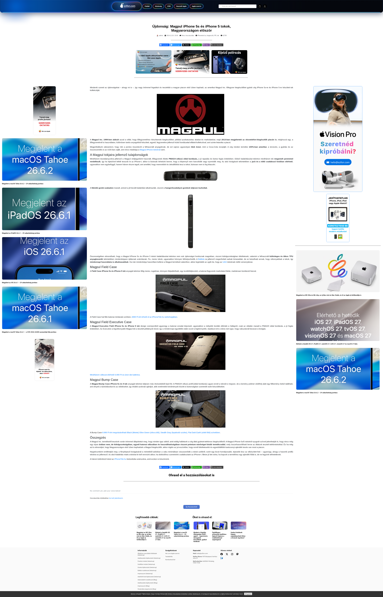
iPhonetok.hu (201, 35)
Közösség (158, 6)
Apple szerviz (196, 6)
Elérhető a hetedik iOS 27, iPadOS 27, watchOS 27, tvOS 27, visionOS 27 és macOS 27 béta (326, 344)
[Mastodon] (237, 554)
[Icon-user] (265, 6)
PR (215, 35)
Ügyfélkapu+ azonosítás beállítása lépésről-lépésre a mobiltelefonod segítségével (219, 536)
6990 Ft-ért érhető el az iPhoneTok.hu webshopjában (154, 317)
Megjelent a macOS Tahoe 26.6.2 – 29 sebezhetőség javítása (22, 184)
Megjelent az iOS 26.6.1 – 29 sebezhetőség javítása (19, 282)
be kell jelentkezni (116, 498)
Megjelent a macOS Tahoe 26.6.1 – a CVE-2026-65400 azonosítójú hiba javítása (29, 332)
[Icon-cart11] (260, 6)
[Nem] (381, 594)
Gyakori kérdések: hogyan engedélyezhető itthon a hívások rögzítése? (238, 535)
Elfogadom (248, 594)
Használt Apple (181, 6)
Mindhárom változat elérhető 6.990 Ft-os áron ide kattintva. (115, 375)
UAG (225, 262)
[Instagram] (232, 554)
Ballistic (201, 259)
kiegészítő (210, 35)
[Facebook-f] (221, 554)
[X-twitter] (227, 554)
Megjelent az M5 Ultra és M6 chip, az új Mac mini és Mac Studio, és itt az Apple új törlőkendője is (328, 295)
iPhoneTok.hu (120, 459)
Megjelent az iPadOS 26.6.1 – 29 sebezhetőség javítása (21, 233)
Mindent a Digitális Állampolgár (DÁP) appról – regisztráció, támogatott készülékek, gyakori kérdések (200, 537)
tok (218, 35)
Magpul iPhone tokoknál (150, 150)
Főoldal (147, 6)
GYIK (169, 6)
